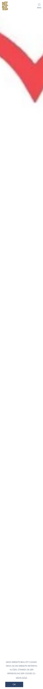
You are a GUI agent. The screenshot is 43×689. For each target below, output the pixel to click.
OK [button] (14, 684)
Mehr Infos (21, 677)
